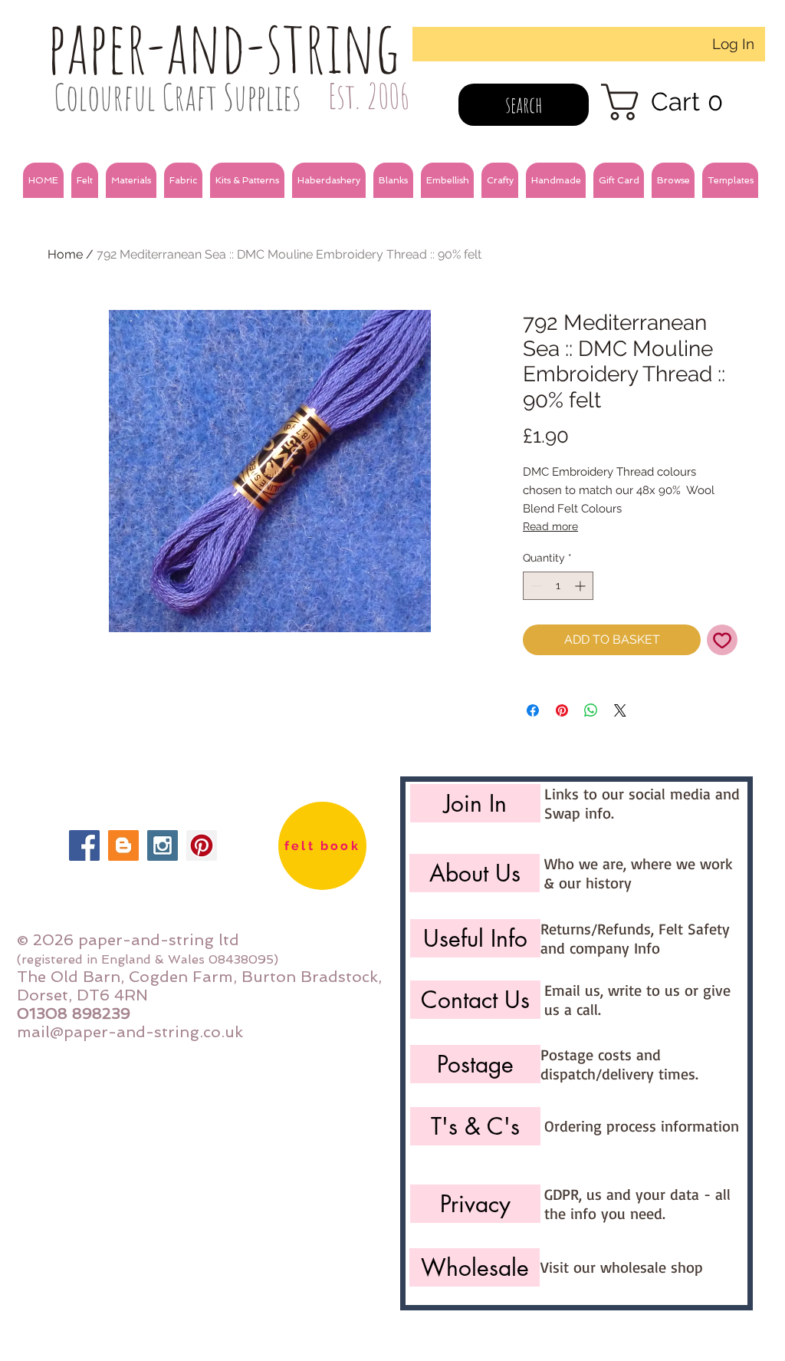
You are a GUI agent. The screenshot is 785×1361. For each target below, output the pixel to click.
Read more (550, 526)
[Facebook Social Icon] (84, 845)
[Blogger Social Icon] (123, 845)
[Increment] (581, 585)
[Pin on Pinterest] (562, 710)
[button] (84, 180)
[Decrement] (534, 585)
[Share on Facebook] (533, 710)
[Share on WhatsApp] (591, 710)
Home (65, 254)
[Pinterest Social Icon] (201, 845)
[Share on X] (620, 710)
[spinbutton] (558, 585)
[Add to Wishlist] (722, 639)
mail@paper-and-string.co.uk (130, 1032)
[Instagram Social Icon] (162, 845)
